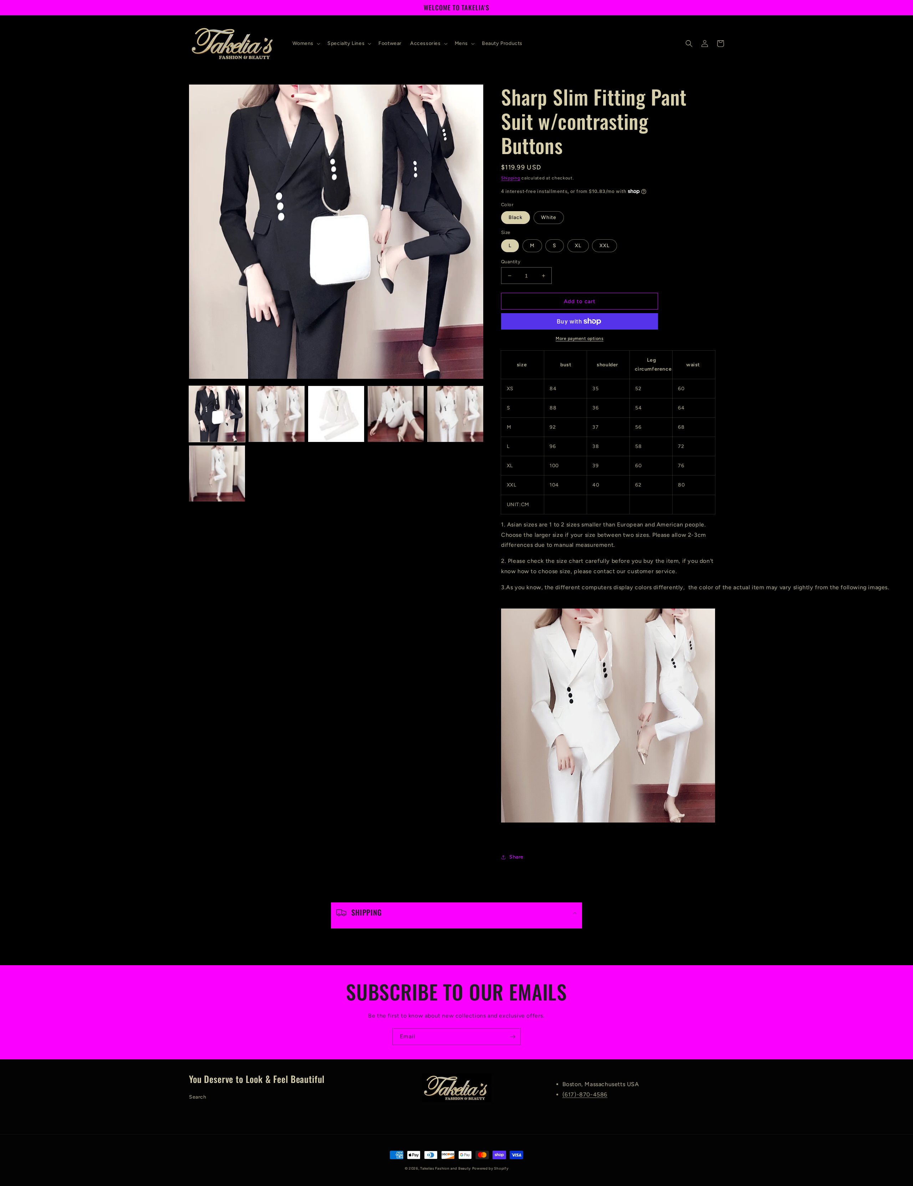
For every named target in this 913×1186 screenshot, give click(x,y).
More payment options (579, 338)
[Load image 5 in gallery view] (455, 414)
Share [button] (516, 857)
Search (197, 1097)
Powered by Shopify (490, 1168)
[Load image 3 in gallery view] (336, 414)
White (548, 217)
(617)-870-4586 (584, 1094)
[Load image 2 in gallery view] (277, 414)
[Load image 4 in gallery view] (396, 414)
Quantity (510, 261)
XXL (604, 246)
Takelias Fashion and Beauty (445, 1168)
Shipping (510, 177)
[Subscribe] (512, 1036)
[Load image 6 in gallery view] (217, 474)
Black (515, 217)
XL (578, 246)
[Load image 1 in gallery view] (217, 414)
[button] (305, 43)
